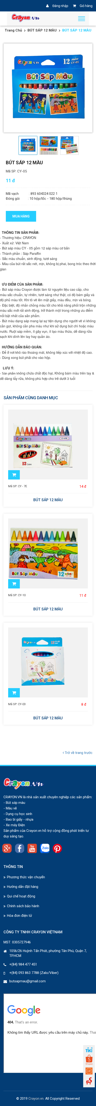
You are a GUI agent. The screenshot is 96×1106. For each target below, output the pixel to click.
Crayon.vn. (36, 1098)
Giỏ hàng (86, 6)
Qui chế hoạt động (21, 896)
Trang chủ (13, 30)
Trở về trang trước (78, 753)
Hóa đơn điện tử (19, 916)
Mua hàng (21, 216)
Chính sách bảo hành (23, 906)
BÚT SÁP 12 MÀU (42, 30)
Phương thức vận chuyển (26, 877)
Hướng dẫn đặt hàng (22, 887)
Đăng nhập (60, 6)
